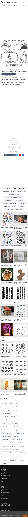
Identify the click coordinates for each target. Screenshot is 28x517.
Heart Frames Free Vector (6, 374)
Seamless (16, 436)
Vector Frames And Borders (14, 147)
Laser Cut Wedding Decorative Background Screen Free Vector (7, 265)
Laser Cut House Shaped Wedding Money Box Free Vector (6, 321)
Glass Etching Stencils (9, 420)
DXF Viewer (4, 490)
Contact (3, 483)
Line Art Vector (9, 209)
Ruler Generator (5, 492)
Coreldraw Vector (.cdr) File (8, 74)
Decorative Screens (17, 407)
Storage (12, 443)
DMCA (2, 500)
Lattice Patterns (7, 430)
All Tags (23, 453)
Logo (16, 430)
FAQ (2, 481)
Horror (16, 423)
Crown (14, 138)
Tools (9, 5)
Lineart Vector (19, 209)
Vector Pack (12, 446)
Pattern (23, 430)
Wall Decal (6, 449)
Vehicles (21, 446)
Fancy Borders (13, 140)
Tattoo (4, 446)
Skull (13, 439)
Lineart (12, 463)
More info (11, 75)
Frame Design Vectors (9, 191)
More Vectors (14, 453)
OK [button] (24, 515)
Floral (15, 410)
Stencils (19, 439)
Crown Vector (22, 203)
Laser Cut (3, 5)
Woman (5, 453)
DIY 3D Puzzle (6, 410)
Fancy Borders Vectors (19, 188)
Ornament (14, 146)
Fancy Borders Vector (9, 206)
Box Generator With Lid (7, 489)
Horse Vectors (21, 191)
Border (5, 457)
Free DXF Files (4, 472)
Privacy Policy (4, 498)
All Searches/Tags (5, 475)
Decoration (6, 407)
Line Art (5, 463)
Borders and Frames (15, 457)
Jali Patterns (6, 426)
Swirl (19, 443)
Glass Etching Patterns (9, 416)
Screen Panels (7, 436)
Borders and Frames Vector (9, 203)
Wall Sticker (15, 449)
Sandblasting (20, 433)
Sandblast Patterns (8, 433)
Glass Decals (6, 413)
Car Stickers (13, 403)
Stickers (5, 443)
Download (9, 155)
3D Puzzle (22, 5)
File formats (15, 5)
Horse (13, 144)
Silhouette (5, 439)
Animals (5, 403)
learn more (19, 515)
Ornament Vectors (14, 194)
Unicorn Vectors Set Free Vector (20, 245)
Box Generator (4, 487)
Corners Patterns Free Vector (20, 337)
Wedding (14, 149)
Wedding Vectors (8, 200)
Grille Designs (7, 423)
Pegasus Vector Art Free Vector (7, 245)
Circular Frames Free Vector (20, 356)
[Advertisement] (14, 21)
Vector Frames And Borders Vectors (14, 197)
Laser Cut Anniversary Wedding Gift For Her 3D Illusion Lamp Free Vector (7, 339)
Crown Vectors (7, 188)
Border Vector (20, 200)
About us (3, 480)
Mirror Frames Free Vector (19, 374)
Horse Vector (21, 206)
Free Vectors (4, 473)
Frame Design (13, 142)
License (3, 497)
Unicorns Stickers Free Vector (7, 227)
